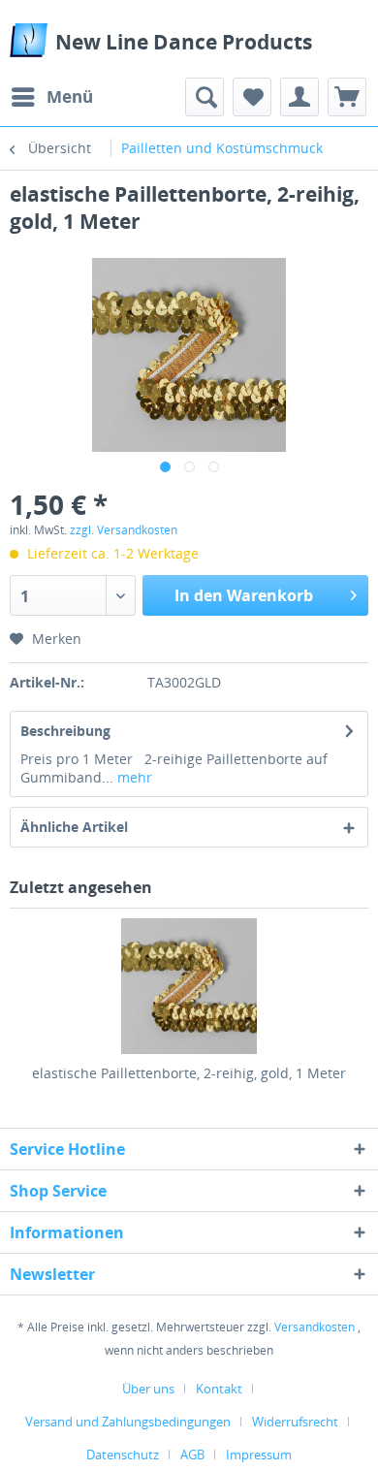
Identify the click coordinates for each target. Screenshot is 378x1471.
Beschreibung (65, 730)
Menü (70, 96)
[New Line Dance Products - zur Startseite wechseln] (28, 40)
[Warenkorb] (347, 97)
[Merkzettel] (252, 97)
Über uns (148, 1388)
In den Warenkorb (243, 595)
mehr (132, 777)
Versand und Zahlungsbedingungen (128, 1421)
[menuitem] (51, 97)
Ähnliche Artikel (74, 826)
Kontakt (219, 1388)
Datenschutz (122, 1454)
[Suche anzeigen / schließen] (204, 97)
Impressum (259, 1454)
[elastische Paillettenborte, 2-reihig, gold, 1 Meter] (189, 986)
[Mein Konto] (299, 97)
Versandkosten (314, 1327)
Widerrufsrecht (295, 1421)
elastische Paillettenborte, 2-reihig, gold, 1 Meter (189, 1073)
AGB (192, 1454)
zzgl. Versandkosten (123, 530)
